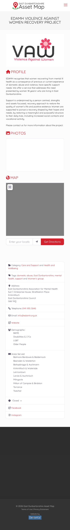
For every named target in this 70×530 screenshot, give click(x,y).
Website (15, 322)
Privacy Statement (41, 509)
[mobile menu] (65, 5)
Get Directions (52, 241)
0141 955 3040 (29, 308)
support (19, 278)
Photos (18, 133)
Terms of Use (26, 509)
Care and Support (30, 265)
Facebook (16, 408)
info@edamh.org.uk (27, 315)
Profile (18, 71)
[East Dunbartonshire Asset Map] (28, 6)
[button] (10, 50)
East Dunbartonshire (44, 275)
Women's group (36, 278)
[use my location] (37, 241)
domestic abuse (25, 275)
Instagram (16, 415)
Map (14, 177)
